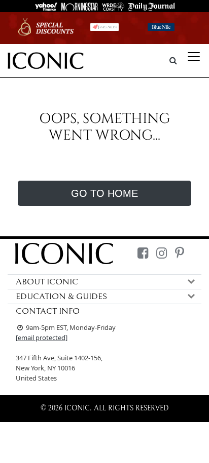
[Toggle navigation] (193, 56)
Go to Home (104, 193)
